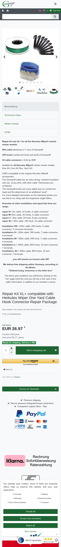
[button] (30, 362)
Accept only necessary (30, 518)
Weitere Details (11, 124)
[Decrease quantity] (11, 352)
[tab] (30, 106)
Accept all (30, 511)
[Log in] (3, 10)
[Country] (40, 10)
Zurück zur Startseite (29, 389)
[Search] (55, 16)
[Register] (8, 10)
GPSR (7, 132)
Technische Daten (12, 115)
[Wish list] (44, 10)
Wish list (8, 370)
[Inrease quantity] (11, 348)
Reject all (30, 525)
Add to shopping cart (36, 350)
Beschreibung (10, 106)
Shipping (16, 377)
